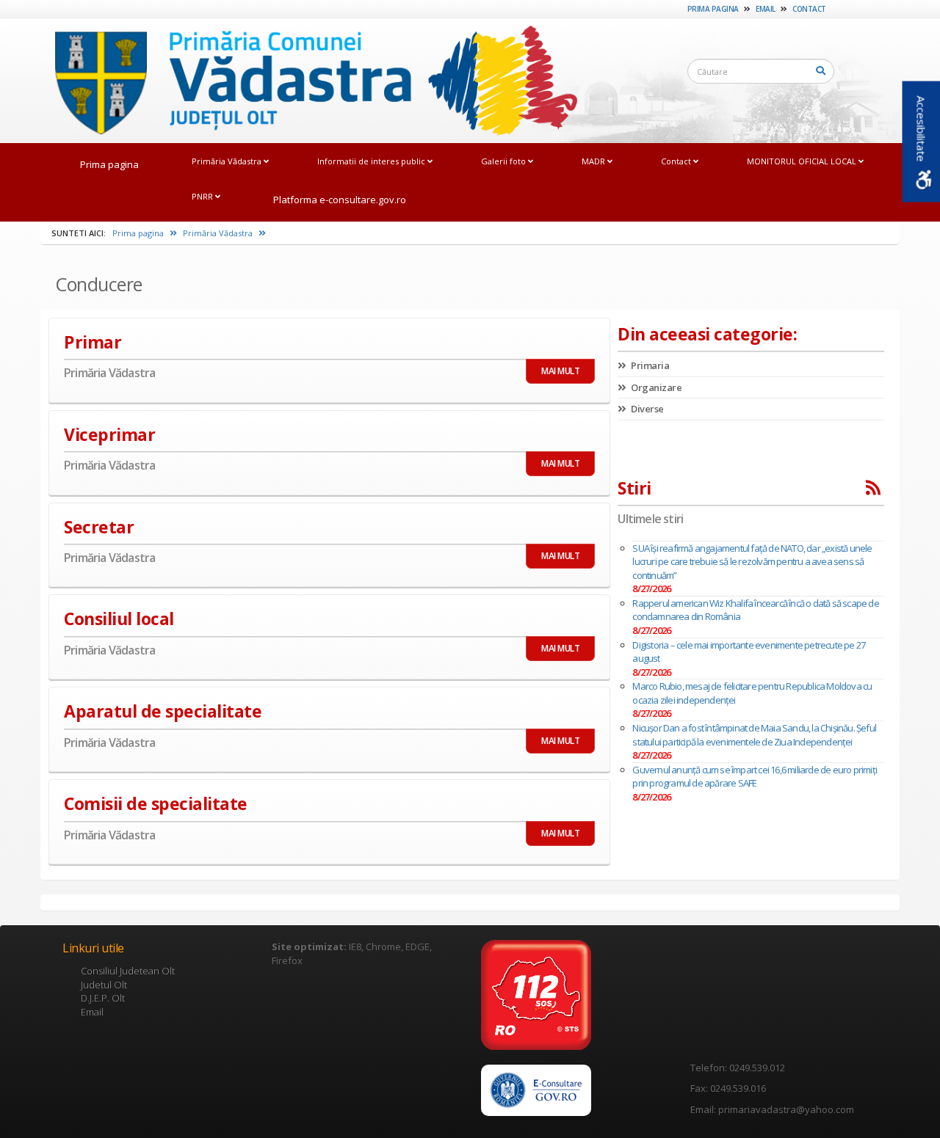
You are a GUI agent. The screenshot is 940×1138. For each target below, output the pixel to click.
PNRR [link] (203, 196)
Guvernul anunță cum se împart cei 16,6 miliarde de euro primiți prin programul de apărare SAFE (754, 776)
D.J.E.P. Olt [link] (103, 997)
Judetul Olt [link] (104, 984)
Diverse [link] (646, 408)
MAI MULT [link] (560, 371)
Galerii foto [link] (504, 161)
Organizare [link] (655, 387)
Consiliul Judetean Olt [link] (128, 970)
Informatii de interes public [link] (372, 161)
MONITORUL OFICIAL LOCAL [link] (802, 161)
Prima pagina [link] (713, 9)
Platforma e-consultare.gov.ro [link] (339, 199)
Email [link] (766, 9)
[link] (308, 80)
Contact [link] (809, 9)
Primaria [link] (649, 365)
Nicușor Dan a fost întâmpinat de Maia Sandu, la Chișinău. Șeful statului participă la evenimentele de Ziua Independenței (754, 734)
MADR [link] (594, 161)
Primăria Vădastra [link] (228, 161)
